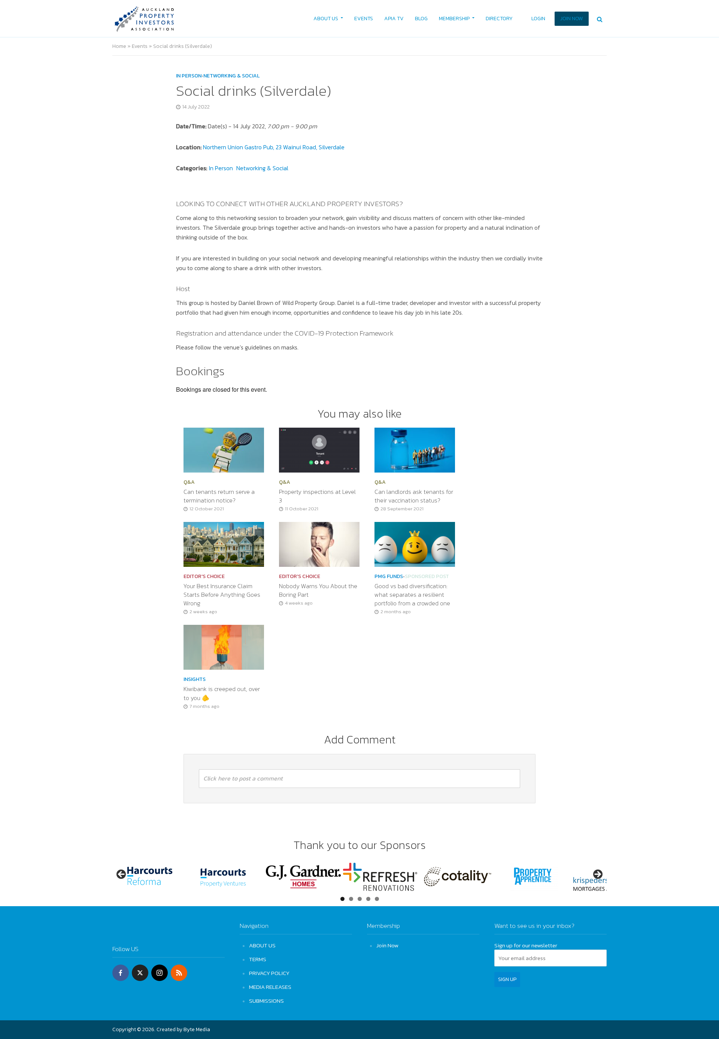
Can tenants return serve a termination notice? (219, 496)
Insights (194, 679)
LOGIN (538, 18)
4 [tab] (368, 899)
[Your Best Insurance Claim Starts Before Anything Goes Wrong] (223, 543)
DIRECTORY (499, 18)
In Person (188, 76)
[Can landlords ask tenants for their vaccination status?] (414, 449)
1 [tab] (342, 899)
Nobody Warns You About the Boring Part (318, 590)
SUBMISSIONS (266, 1000)
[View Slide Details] (149, 877)
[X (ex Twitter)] (140, 973)
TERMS (257, 959)
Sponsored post (427, 576)
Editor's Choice (204, 576)
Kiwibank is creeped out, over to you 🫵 (221, 693)
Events (140, 46)
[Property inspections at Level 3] (319, 449)
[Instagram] (159, 973)
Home (119, 46)
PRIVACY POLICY (269, 973)
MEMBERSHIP (454, 18)
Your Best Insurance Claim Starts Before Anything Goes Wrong (221, 595)
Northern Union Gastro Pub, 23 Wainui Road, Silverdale (274, 147)
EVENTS (363, 18)
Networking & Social (231, 76)
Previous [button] (121, 874)
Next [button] (597, 874)
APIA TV (394, 18)
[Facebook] (120, 973)
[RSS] (179, 973)
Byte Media (196, 1029)
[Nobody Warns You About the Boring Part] (319, 543)
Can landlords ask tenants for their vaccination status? (413, 496)
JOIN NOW (571, 18)
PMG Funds (388, 576)
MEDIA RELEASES (270, 987)
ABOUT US (325, 18)
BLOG (421, 18)
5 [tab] (377, 899)
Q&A (189, 482)
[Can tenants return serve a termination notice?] (223, 449)
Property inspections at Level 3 (317, 496)
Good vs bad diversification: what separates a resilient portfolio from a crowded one (413, 595)
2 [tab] (351, 899)
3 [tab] (360, 899)
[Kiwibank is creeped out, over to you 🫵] (223, 646)
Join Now (387, 945)
